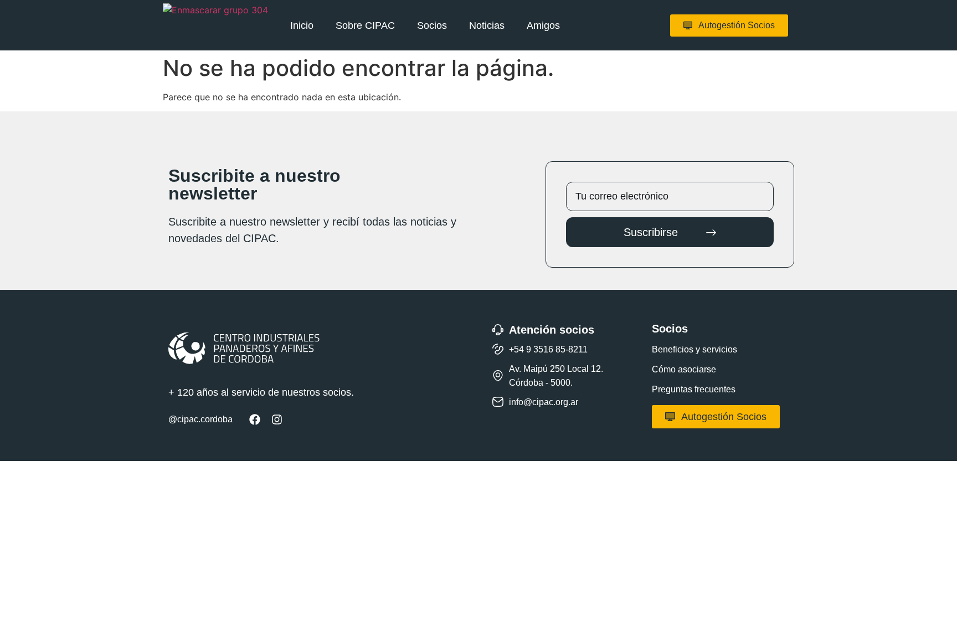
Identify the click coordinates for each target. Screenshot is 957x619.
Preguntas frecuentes (693, 389)
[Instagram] (277, 419)
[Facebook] (255, 419)
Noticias (487, 25)
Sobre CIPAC (365, 25)
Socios (432, 25)
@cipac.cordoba (200, 419)
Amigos (543, 25)
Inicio (301, 25)
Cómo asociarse (684, 369)
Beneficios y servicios (694, 349)
